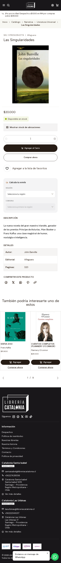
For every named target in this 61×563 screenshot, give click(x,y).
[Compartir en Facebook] (6, 282)
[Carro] (57, 5)
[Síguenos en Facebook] (17, 416)
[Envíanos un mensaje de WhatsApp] (55, 557)
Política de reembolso (12, 436)
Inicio (5, 22)
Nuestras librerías (10, 440)
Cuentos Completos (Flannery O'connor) (43, 345)
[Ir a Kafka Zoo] (15, 326)
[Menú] (4, 5)
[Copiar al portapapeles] (35, 282)
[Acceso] (53, 5)
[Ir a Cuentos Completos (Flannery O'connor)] (45, 326)
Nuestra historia (9, 444)
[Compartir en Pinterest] (27, 282)
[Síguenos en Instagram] (13, 416)
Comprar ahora (30, 157)
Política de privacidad (12, 456)
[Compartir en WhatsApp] (20, 282)
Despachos (7, 432)
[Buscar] (8, 5)
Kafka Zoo (6, 344)
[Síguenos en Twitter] (22, 416)
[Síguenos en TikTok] (30, 416)
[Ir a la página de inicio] (30, 5)
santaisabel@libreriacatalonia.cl (20, 471)
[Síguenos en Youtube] (26, 416)
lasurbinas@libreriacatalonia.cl (19, 509)
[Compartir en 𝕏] (13, 282)
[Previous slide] (4, 378)
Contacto (6, 452)
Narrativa (28, 22)
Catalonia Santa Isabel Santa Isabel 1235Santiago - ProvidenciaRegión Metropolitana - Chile (16, 484)
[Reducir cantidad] (6, 139)
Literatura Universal (46, 22)
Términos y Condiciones (13, 448)
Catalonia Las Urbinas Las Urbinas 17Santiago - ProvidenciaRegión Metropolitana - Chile (16, 522)
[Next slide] (57, 378)
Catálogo (15, 22)
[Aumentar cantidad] (54, 139)
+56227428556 (12, 475)
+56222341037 (12, 513)
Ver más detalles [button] (13, 494)
